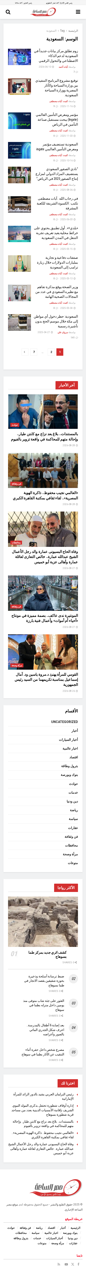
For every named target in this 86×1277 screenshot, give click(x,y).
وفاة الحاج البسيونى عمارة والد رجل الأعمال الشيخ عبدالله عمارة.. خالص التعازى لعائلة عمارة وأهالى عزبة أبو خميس (45, 556)
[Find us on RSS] (59, 1264)
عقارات (73, 828)
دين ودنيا (72, 801)
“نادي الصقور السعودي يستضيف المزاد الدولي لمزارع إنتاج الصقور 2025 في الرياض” (57, 174)
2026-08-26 (69, 691)
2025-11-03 (66, 136)
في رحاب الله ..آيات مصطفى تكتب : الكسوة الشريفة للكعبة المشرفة (57, 203)
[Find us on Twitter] (72, 1264)
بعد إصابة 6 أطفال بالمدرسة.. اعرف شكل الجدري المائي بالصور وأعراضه (45, 1029)
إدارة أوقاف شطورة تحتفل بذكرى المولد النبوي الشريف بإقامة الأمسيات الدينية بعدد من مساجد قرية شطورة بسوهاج (42, 1110)
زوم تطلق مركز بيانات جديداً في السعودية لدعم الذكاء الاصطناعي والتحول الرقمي (56, 56)
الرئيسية (73, 30)
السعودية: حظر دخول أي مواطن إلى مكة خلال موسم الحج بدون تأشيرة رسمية (56, 321)
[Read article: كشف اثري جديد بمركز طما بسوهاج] (43, 922)
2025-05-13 (66, 278)
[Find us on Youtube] (66, 1264)
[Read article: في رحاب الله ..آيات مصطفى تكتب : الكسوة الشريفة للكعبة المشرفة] (19, 204)
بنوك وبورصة (69, 775)
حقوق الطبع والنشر (61, 1204)
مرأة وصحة (17, 665)
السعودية (51, 30)
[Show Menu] (78, 12)
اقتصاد (73, 757)
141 (73, 337)
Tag (62, 30)
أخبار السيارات (68, 739)
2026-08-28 (69, 445)
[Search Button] (8, 12)
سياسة (73, 819)
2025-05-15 (66, 249)
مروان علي (63, 332)
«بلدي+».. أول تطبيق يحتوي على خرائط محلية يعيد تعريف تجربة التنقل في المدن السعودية (56, 233)
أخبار (75, 730)
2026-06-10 (45, 67)
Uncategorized (64, 722)
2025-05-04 (66, 308)
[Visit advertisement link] (43, 2)
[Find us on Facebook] (78, 1264)
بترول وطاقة (69, 766)
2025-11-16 (66, 106)
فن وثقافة (16, 483)
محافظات (16, 542)
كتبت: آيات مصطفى (58, 101)
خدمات (73, 792)
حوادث (15, 425)
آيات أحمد (63, 67)
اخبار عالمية (70, 748)
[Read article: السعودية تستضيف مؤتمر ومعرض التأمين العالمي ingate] (19, 150)
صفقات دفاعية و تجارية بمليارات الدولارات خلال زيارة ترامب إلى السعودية (57, 262)
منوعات (73, 863)
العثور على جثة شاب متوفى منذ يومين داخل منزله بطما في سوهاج (43, 1005)
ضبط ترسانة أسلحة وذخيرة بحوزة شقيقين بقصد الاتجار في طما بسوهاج (44, 980)
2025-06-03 (66, 219)
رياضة (74, 810)
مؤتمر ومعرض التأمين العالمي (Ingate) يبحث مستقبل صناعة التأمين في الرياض (57, 119)
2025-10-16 (66, 160)
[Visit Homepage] (43, 12)
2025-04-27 (44, 332)
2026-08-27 (69, 568)
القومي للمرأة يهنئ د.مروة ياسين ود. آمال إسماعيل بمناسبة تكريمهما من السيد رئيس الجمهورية (46, 679)
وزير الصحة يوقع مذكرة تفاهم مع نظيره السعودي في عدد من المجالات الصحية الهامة (56, 292)
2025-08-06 (66, 190)
